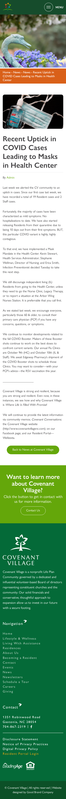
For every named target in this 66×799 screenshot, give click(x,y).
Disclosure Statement (20, 739)
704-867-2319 (14, 726)
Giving (8, 691)
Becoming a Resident (20, 658)
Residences (12, 648)
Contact (9, 662)
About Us (11, 653)
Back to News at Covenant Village (33, 449)
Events (8, 667)
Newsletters (13, 677)
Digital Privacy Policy (20, 749)
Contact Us (33, 510)
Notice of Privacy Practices (25, 744)
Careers (9, 686)
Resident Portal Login (21, 753)
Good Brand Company (40, 792)
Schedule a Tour (16, 682)
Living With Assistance (22, 643)
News (7, 672)
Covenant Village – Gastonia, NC (8, 7)
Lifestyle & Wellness (19, 638)
